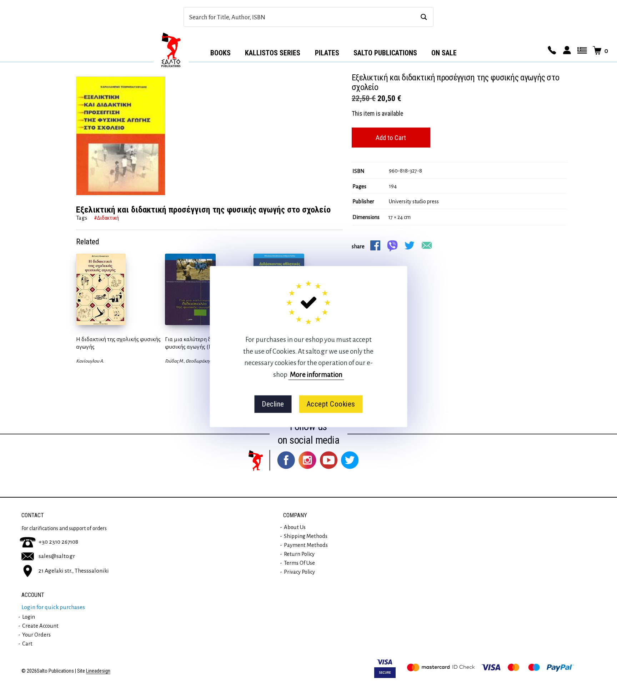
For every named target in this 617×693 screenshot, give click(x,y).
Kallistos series (272, 53)
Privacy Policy (299, 572)
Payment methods (306, 545)
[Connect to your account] (566, 51)
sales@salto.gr (57, 556)
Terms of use (299, 563)
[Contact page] (551, 51)
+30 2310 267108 (58, 542)
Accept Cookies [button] (330, 404)
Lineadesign (98, 671)
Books (220, 53)
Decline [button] (273, 404)
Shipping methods (305, 536)
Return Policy (299, 554)
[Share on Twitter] (409, 245)
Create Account (40, 626)
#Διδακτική (106, 218)
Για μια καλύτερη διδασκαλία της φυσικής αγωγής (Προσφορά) (205, 343)
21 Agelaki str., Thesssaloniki (73, 570)
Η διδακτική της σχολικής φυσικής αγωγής (118, 343)
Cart (27, 644)
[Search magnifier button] (424, 17)
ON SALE (444, 53)
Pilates (327, 53)
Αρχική (171, 50)
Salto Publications (385, 53)
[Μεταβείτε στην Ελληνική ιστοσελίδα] (581, 51)
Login (28, 617)
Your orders (36, 635)
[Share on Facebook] (375, 245)
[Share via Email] (426, 245)
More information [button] (316, 374)
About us (295, 527)
